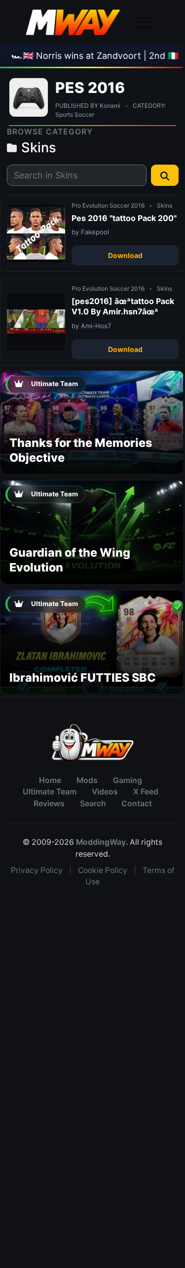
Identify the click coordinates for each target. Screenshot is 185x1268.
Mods (87, 780)
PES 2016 (90, 87)
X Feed (145, 791)
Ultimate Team (49, 791)
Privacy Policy (37, 870)
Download (125, 255)
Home (50, 780)
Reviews (49, 803)
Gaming (127, 780)
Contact (136, 803)
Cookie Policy (102, 870)
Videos (105, 791)
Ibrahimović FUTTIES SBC (82, 677)
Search (93, 803)
